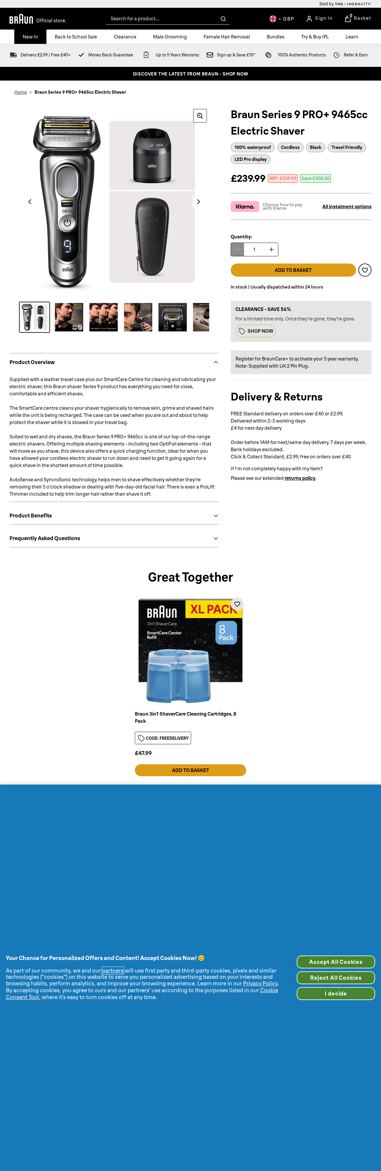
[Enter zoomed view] (200, 116)
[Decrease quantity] (237, 249)
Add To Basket (190, 770)
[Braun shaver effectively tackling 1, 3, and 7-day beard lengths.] (103, 317)
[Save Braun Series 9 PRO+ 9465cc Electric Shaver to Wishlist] (364, 270)
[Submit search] (223, 19)
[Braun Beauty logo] (38, 18)
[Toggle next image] (198, 202)
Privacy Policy (260, 983)
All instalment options (346, 206)
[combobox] (168, 19)
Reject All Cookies (335, 977)
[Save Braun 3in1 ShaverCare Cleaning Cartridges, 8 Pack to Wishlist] (237, 604)
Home (20, 92)
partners (113, 970)
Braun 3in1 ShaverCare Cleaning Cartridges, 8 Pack (185, 717)
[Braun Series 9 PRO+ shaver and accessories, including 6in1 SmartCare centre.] (207, 317)
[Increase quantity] (271, 249)
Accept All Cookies (335, 962)
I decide (336, 993)
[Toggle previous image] (30, 202)
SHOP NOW (260, 331)
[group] (114, 202)
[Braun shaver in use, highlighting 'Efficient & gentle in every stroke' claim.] (69, 317)
